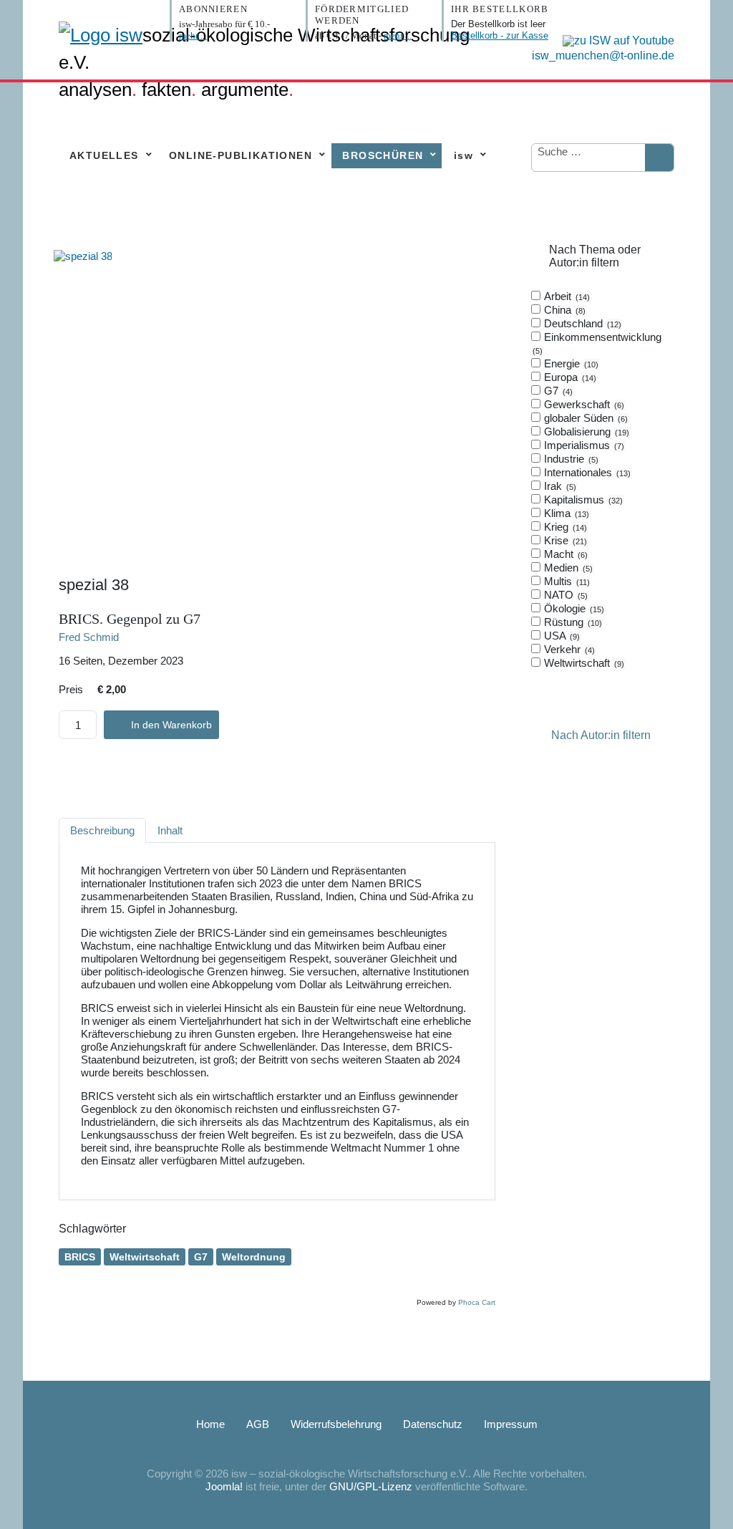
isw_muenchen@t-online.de (603, 55)
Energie (570, 363)
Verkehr (568, 649)
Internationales (586, 472)
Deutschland (581, 323)
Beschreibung (102, 830)
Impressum (511, 1424)
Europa (568, 377)
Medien (567, 567)
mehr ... (193, 35)
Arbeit (565, 296)
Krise (564, 540)
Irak (558, 486)
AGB (257, 1424)
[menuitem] (108, 155)
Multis (565, 581)
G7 (201, 1257)
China (563, 310)
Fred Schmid (89, 637)
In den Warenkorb (171, 724)
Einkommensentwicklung (598, 343)
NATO (564, 595)
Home (210, 1424)
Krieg (564, 527)
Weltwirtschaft (145, 1257)
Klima (565, 513)
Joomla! (224, 1486)
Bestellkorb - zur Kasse (499, 35)
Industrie (570, 459)
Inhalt (170, 830)
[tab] (602, 480)
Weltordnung (254, 1257)
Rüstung (571, 622)
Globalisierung (585, 431)
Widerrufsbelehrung (336, 1424)
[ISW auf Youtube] (614, 40)
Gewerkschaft (582, 404)
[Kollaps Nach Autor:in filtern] (539, 735)
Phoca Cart (476, 1302)
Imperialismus (582, 445)
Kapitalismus (582, 499)
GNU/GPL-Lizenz (370, 1486)
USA (560, 636)
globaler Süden (584, 418)
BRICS (79, 1257)
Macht (564, 554)
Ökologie (572, 608)
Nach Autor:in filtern (601, 735)
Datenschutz (432, 1424)
